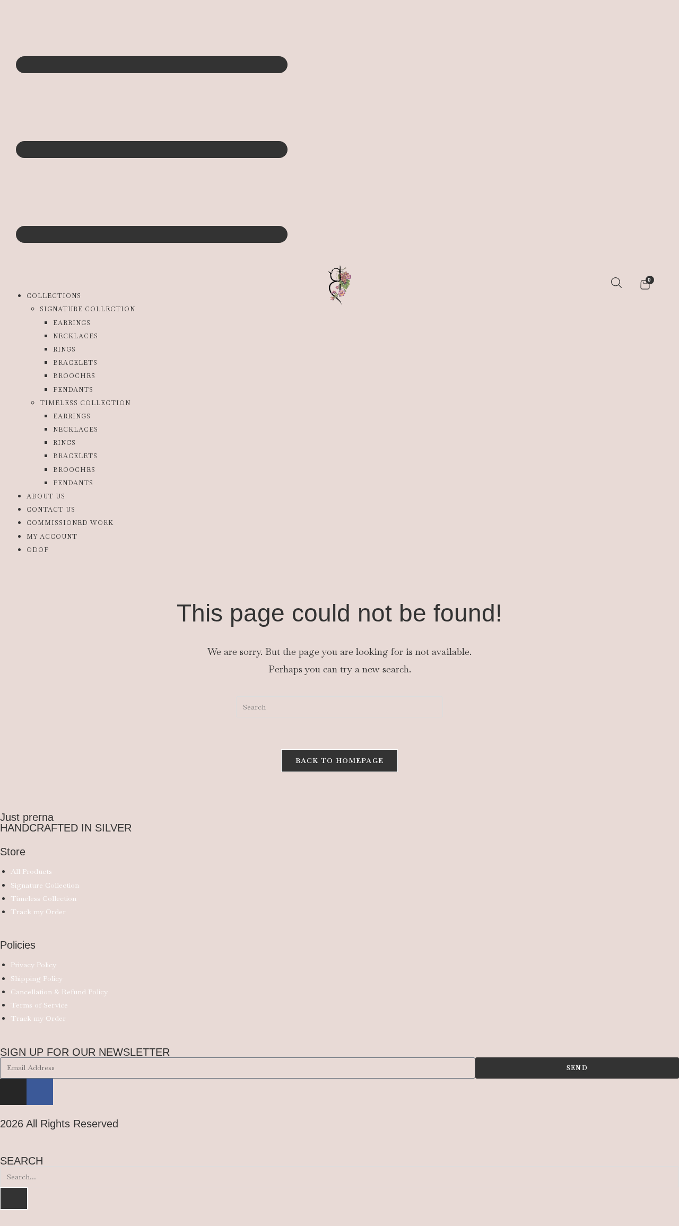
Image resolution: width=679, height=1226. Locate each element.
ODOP (38, 550)
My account (52, 536)
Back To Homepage (339, 760)
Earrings (72, 323)
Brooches (74, 376)
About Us (46, 496)
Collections (54, 296)
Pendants (73, 390)
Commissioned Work (70, 523)
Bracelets (75, 362)
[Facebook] (40, 1092)
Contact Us (51, 509)
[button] (116, 143)
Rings (64, 349)
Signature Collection (87, 309)
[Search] (14, 1198)
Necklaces (75, 336)
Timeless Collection (85, 403)
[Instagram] (13, 1092)
